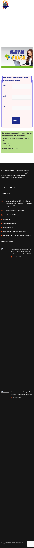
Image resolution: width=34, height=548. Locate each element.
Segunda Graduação (9, 223)
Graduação (6, 219)
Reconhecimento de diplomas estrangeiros (17, 235)
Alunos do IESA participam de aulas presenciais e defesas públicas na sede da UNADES (21, 251)
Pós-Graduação (8, 227)
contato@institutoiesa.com (15, 210)
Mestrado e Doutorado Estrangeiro (14, 231)
